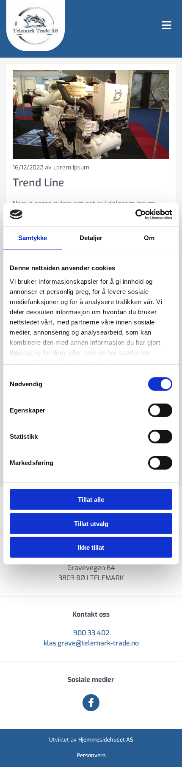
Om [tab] (149, 237)
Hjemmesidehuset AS (105, 739)
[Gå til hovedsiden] (35, 25)
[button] (123, 25)
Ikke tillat (91, 547)
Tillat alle (91, 499)
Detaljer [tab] (91, 237)
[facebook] (91, 702)
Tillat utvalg (91, 523)
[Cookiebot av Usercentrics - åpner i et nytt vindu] (135, 214)
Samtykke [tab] (32, 237)
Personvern (91, 755)
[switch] (160, 410)
